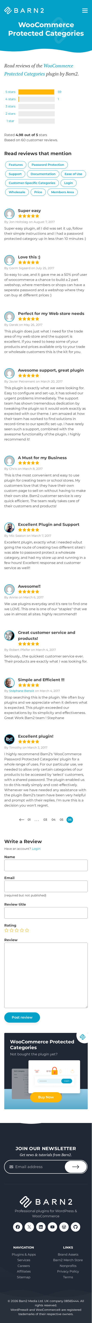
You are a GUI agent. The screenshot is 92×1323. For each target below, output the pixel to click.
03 (45, 820)
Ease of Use (73, 174)
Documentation (43, 174)
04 (53, 820)
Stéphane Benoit (21, 691)
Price (38, 192)
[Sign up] (76, 1167)
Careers (24, 1266)
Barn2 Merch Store (68, 1260)
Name (9, 857)
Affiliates (24, 1271)
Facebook (17, 1227)
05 (61, 820)
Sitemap (23, 1277)
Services (23, 1260)
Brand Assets (68, 1254)
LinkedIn (41, 1227)
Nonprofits (68, 1266)
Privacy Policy (68, 1271)
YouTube (52, 1227)
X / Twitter (29, 1227)
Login (68, 183)
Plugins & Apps (24, 1254)
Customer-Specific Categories (32, 183)
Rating (10, 925)
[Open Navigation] (85, 10)
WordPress (64, 1227)
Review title (15, 904)
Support (15, 174)
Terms (68, 1277)
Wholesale (17, 192)
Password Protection (48, 165)
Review (11, 940)
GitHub (75, 1227)
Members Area (62, 192)
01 (29, 820)
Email (9, 878)
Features (16, 165)
